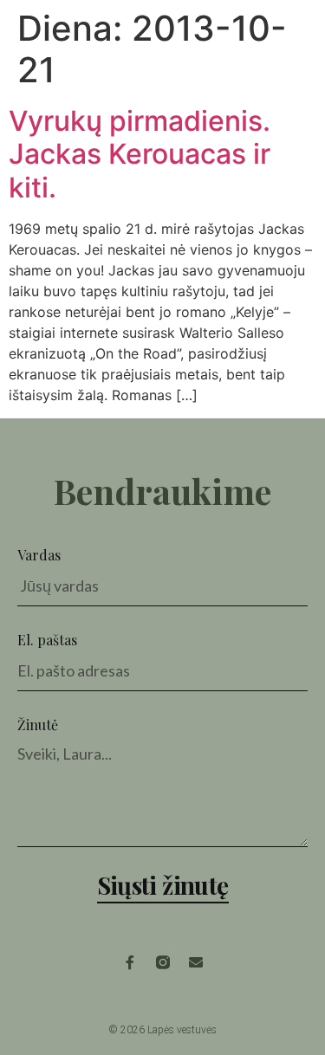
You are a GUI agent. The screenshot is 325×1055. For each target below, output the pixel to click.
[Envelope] (196, 962)
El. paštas (47, 640)
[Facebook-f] (130, 962)
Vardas (39, 555)
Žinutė (37, 724)
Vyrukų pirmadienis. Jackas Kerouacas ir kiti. (139, 154)
